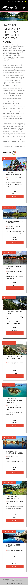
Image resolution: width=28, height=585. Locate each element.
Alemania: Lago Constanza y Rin (12, 497)
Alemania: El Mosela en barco (14, 312)
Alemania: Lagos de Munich (13, 546)
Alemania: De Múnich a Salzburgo (15, 222)
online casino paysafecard (9, 77)
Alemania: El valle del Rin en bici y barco (14, 358)
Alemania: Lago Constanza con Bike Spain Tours (14, 400)
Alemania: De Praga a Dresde (14, 267)
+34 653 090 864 (20, 1)
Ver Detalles (14, 196)
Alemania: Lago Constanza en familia (14, 452)
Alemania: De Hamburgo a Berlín (13, 173)
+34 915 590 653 (11, 1)
